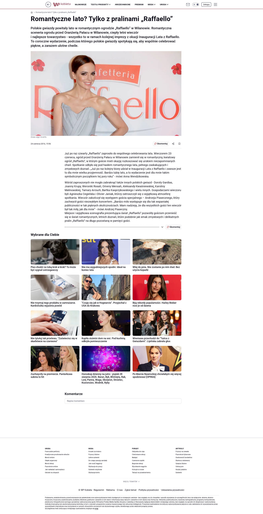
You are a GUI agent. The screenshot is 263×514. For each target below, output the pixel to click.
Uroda (163, 4)
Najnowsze (80, 4)
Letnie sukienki (93, 457)
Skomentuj (162, 143)
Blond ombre (49, 457)
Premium (139, 4)
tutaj (96, 508)
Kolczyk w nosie (138, 470)
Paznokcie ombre (51, 466)
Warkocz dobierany (183, 460)
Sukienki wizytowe (95, 470)
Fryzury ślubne (93, 454)
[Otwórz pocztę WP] (188, 4)
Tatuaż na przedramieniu (141, 473)
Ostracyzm (180, 466)
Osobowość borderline (184, 457)
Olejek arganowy (51, 460)
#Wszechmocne (122, 4)
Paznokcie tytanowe (183, 454)
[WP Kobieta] (64, 4)
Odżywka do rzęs (138, 451)
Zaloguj (206, 4)
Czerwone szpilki (138, 460)
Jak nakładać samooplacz (55, 470)
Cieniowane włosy (138, 454)
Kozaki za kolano (94, 451)
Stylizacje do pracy (95, 466)
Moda (150, 4)
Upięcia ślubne (181, 463)
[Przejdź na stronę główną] (48, 6)
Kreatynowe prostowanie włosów (57, 454)
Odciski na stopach (52, 473)
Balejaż (134, 457)
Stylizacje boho (94, 473)
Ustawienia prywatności (172, 490)
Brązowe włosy (137, 463)
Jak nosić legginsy (95, 463)
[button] (195, 4)
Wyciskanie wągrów (139, 466)
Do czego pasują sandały (97, 460)
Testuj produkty (99, 4)
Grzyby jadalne (181, 470)
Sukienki (179, 473)
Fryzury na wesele (182, 451)
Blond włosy (49, 463)
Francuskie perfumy (52, 451)
